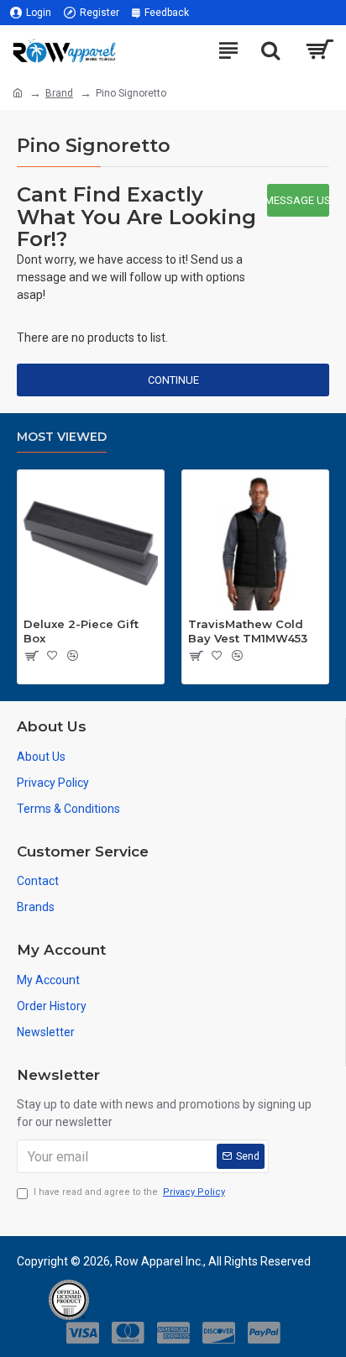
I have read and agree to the (129, 1192)
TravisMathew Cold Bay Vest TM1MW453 (247, 631)
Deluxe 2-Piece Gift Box (81, 631)
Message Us (298, 200)
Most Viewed (62, 437)
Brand (59, 93)
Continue (173, 380)
